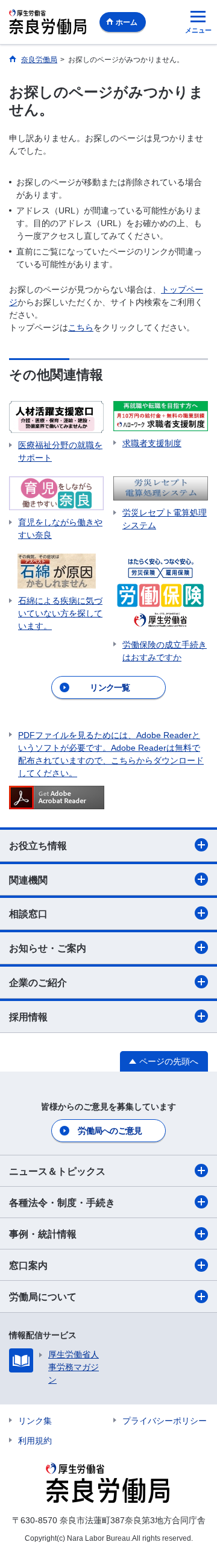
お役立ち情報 (38, 846)
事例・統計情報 (43, 1234)
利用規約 (35, 1440)
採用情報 (28, 1017)
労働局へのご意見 (110, 1130)
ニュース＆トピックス (57, 1171)
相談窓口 (28, 914)
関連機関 (28, 880)
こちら (80, 327)
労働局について (43, 1297)
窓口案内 (28, 1265)
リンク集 (35, 1421)
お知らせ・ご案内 (47, 948)
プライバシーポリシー (164, 1421)
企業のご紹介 (38, 983)
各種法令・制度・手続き (62, 1203)
